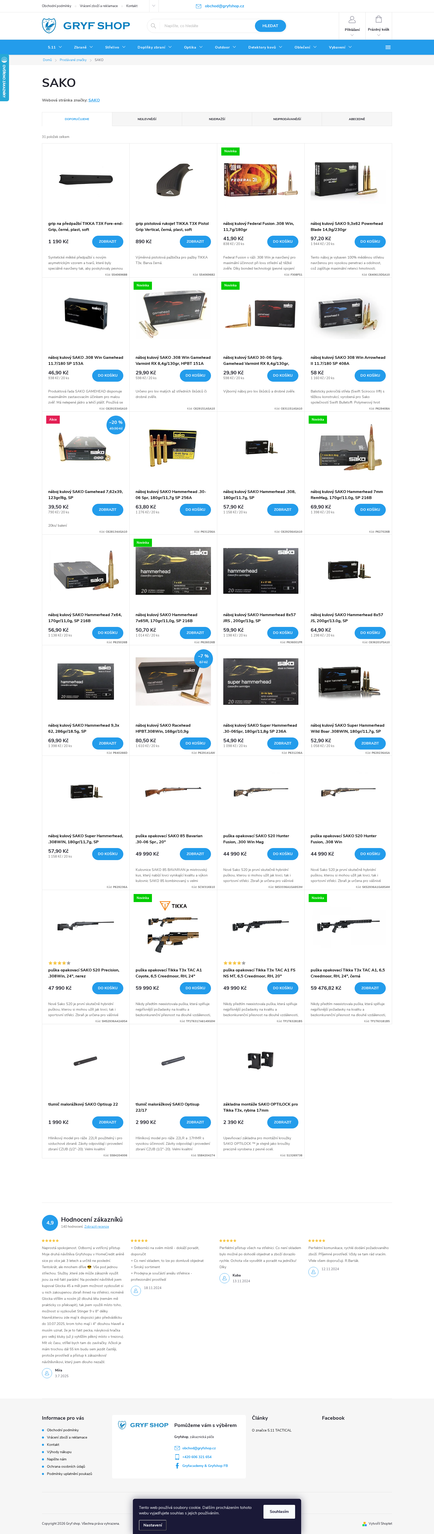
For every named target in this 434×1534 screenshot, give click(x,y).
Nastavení (152, 1525)
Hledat (270, 26)
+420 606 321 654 (196, 1457)
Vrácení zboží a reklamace (99, 6)
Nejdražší (217, 119)
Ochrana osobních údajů (66, 1466)
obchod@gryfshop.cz (199, 1448)
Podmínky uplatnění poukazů (69, 1473)
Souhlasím (279, 1511)
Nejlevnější (147, 119)
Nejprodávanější (287, 119)
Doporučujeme (77, 119)
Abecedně (357, 119)
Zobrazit (108, 241)
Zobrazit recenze (96, 1226)
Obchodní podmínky (56, 6)
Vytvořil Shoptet (380, 1523)
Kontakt (131, 6)
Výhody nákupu (59, 1452)
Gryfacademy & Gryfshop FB (205, 1465)
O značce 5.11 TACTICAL (272, 1430)
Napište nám (57, 1459)
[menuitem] (55, 47)
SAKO (94, 100)
